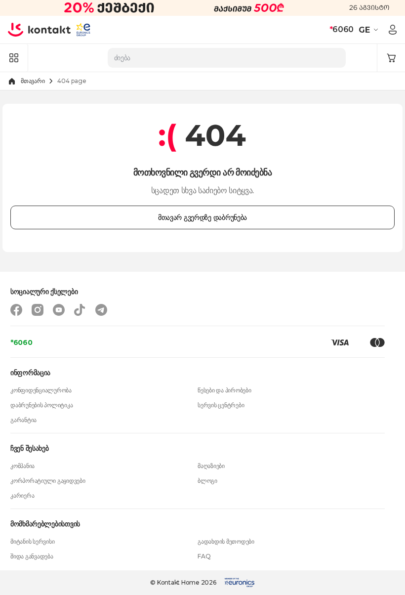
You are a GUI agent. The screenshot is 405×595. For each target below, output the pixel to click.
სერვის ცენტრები (221, 405)
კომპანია (22, 465)
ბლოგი (207, 480)
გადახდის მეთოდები (226, 541)
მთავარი (32, 81)
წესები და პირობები (224, 390)
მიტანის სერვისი (32, 541)
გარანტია (23, 420)
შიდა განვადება (31, 556)
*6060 (21, 342)
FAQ (204, 556)
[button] (370, 30)
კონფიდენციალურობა (41, 390)
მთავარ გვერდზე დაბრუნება (202, 217)
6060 (341, 29)
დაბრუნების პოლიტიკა (41, 405)
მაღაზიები (211, 465)
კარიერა (22, 495)
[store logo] (39, 30)
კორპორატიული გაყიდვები (47, 480)
